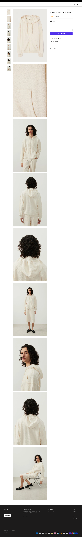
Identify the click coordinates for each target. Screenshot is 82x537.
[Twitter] (54, 48)
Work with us (75, 511)
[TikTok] (53, 511)
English (70, 4)
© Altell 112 (6, 532)
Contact (74, 513)
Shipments (74, 514)
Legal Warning (75, 521)
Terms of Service (75, 520)
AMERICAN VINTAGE (53, 9)
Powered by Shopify (7, 534)
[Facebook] (48, 511)
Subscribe (7, 515)
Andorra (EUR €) (6, 530)
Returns (74, 516)
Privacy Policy (75, 518)
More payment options (61, 35)
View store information (54, 41)
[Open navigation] (2, 4)
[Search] (77, 4)
